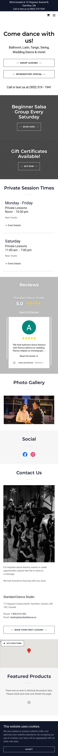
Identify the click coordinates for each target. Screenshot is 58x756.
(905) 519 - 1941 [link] (40, 87)
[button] (54, 15)
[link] (10, 15)
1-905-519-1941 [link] (18, 614)
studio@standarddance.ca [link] (23, 617)
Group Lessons (29, 63)
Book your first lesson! (29, 630)
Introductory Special (29, 74)
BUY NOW (29, 166)
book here (29, 127)
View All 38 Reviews (29, 312)
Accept (29, 749)
